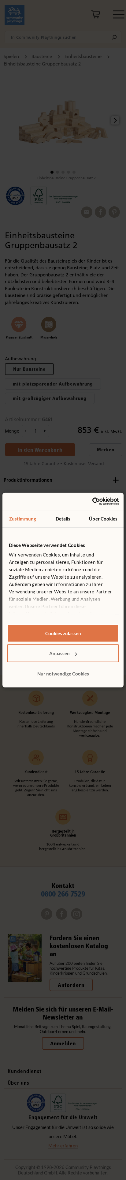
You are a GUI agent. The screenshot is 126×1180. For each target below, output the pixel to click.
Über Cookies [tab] (103, 518)
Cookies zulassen (63, 633)
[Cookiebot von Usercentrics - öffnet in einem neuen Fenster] (92, 501)
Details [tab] (63, 518)
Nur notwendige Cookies (63, 673)
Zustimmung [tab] (22, 518)
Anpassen (59, 653)
